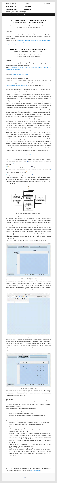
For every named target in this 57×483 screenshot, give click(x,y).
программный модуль (11, 44)
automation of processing (28, 67)
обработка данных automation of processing (29, 42)
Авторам (16, 14)
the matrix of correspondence (13, 69)
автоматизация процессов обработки (26, 40)
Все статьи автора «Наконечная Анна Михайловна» (19, 463)
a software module (16, 67)
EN (24, 14)
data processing (39, 67)
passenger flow (47, 67)
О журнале (9, 14)
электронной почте (35, 470)
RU (20, 14)
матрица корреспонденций (43, 40)
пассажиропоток (46, 42)
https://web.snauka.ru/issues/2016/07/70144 (17, 85)
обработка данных (11, 42)
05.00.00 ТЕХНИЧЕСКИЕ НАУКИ (19, 74)
